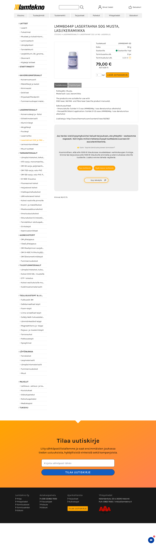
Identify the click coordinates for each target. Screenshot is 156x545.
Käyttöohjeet (75, 85)
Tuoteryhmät (38, 15)
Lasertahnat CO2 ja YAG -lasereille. (95, 34)
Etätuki (19, 510)
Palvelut (96, 15)
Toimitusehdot (23, 507)
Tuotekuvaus (61, 85)
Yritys (19, 499)
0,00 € (125, 58)
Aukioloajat (73, 501)
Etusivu (20, 15)
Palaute (44, 504)
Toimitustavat (22, 504)
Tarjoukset (79, 15)
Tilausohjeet (46, 501)
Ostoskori (133, 15)
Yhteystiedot (114, 15)
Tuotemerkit (59, 15)
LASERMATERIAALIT (70, 34)
